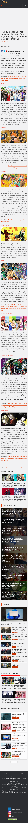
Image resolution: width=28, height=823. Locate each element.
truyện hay (22, 466)
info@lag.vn (17, 783)
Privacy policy (22, 773)
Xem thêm (14, 761)
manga (5, 466)
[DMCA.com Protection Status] (13, 819)
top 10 (10, 466)
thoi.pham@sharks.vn (16, 787)
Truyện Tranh (16, 466)
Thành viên (24, 2)
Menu (3, 5)
